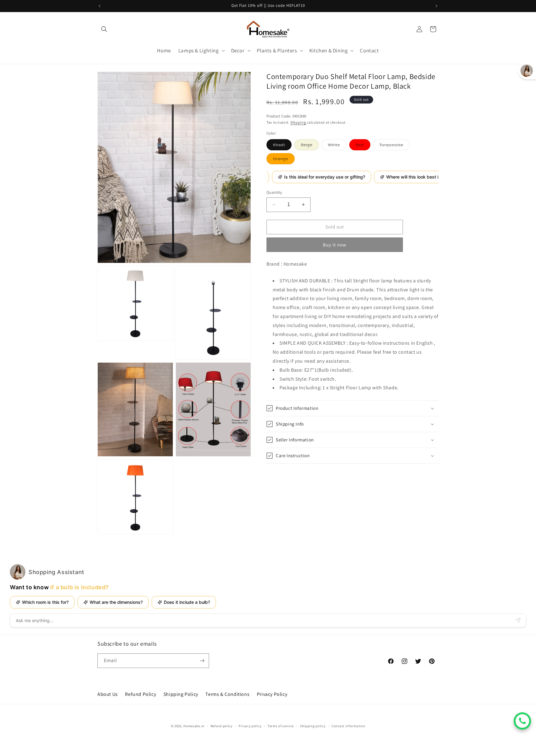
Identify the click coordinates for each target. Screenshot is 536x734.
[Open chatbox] (522, 721)
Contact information (348, 726)
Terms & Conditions (227, 694)
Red (363, 145)
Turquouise (394, 145)
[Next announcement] (436, 6)
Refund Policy (140, 694)
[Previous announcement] (99, 6)
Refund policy (222, 726)
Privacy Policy (272, 694)
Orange (284, 159)
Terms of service (281, 726)
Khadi (282, 145)
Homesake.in (193, 726)
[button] (104, 29)
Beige (310, 145)
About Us (107, 694)
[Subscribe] (202, 660)
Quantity (274, 192)
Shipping (298, 122)
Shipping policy (313, 726)
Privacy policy (250, 726)
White (337, 145)
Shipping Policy (180, 694)
